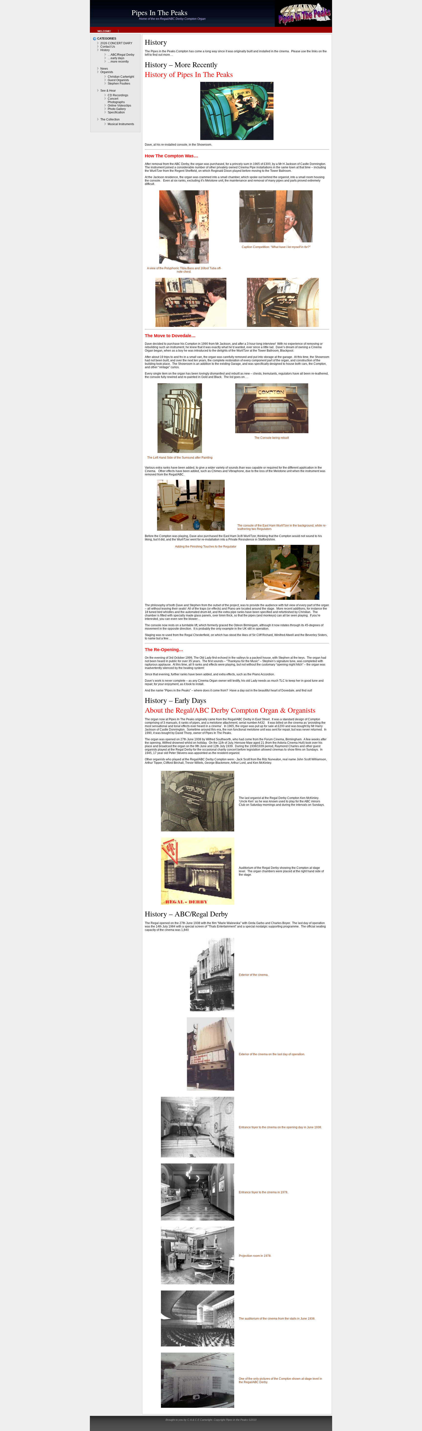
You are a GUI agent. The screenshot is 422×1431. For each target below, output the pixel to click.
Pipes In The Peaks (160, 12)
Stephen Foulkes (119, 83)
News (104, 68)
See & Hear (108, 90)
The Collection (110, 119)
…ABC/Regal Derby (121, 54)
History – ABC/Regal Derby (186, 913)
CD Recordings (118, 95)
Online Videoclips (119, 105)
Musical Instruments (121, 124)
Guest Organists (118, 80)
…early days (116, 58)
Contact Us (107, 46)
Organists (106, 72)
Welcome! (104, 31)
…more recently (118, 61)
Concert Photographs (116, 100)
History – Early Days (175, 700)
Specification (116, 112)
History (105, 50)
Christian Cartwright (121, 76)
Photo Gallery (117, 109)
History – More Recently (181, 64)
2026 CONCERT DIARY (116, 43)
